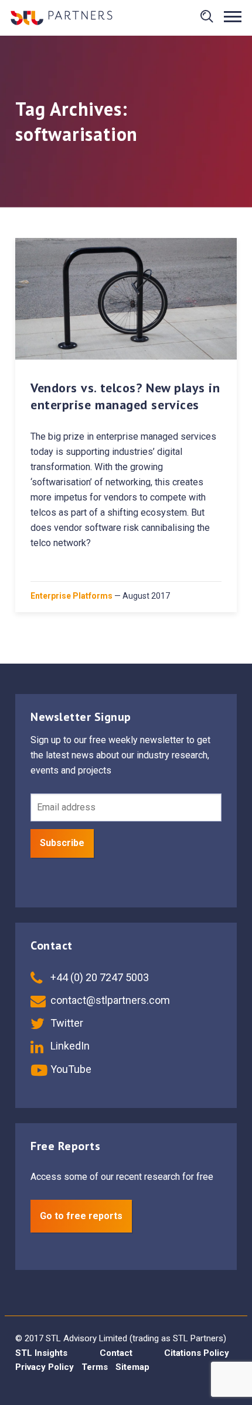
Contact (116, 1353)
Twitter (65, 1023)
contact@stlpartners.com (109, 1000)
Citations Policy (196, 1353)
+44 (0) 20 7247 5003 (98, 977)
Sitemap (132, 1367)
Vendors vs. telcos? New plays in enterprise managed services (125, 396)
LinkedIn (69, 1046)
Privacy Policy (44, 1367)
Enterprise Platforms (71, 595)
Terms (94, 1367)
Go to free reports (81, 1215)
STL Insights (41, 1353)
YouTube (69, 1069)
